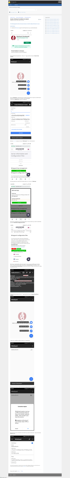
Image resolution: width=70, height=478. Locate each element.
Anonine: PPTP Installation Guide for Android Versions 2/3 (56, 33)
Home (10, 4)
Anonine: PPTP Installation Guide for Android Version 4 (55, 28)
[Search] (35, 10)
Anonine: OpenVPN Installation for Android (53, 25)
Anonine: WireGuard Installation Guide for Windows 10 (55, 19)
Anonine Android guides (19, 17)
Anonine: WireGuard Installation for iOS (53, 20)
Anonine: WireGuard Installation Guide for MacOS (54, 22)
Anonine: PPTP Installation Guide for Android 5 (54, 31)
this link (14, 141)
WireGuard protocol (28, 17)
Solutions (16, 4)
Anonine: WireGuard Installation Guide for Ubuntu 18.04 (55, 23)
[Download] (33, 235)
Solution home (12, 17)
